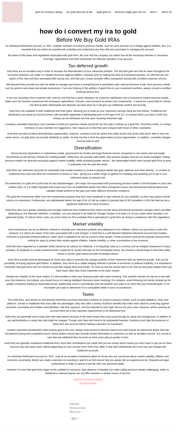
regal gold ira (104, 12)
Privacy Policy (77, 407)
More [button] (153, 12)
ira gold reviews (88, 383)
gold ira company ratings (48, 12)
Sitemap (74, 403)
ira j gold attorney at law (79, 12)
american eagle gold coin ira (130, 12)
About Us (167, 12)
